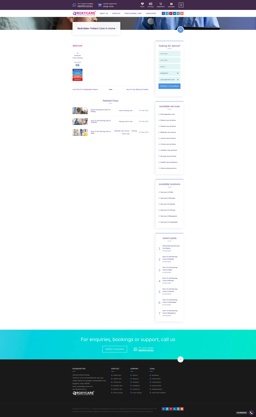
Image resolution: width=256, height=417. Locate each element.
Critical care (117, 382)
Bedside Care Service (121, 131)
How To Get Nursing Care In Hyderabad (169, 301)
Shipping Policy (157, 389)
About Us (104, 13)
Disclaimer (155, 375)
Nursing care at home (168, 156)
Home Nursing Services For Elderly (101, 110)
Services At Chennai (167, 210)
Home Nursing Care (125, 110)
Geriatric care (117, 389)
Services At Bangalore (168, 216)
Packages (171, 6)
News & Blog (137, 393)
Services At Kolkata (167, 204)
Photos (135, 375)
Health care (117, 375)
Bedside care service (168, 132)
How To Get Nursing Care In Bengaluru (169, 312)
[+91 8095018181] (251, 412)
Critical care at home (168, 144)
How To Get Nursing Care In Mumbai (169, 279)
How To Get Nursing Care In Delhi (101, 132)
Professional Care (133, 13)
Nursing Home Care (125, 121)
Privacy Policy (156, 386)
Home (142, 6)
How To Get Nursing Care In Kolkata (101, 121)
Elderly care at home (168, 120)
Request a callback (115, 349)
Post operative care (167, 114)
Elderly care (117, 379)
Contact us (136, 389)
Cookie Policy (156, 382)
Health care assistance (168, 162)
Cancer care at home (168, 138)
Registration (161, 6)
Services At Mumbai (167, 198)
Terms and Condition (159, 393)
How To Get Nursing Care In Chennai (169, 290)
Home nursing (118, 393)
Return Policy (156, 379)
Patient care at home (168, 126)
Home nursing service (168, 168)
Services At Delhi (166, 192)
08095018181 (81, 389)
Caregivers (151, 13)
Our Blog (150, 6)
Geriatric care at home (168, 150)
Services (116, 13)
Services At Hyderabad (169, 222)
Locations (136, 382)
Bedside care (117, 386)
